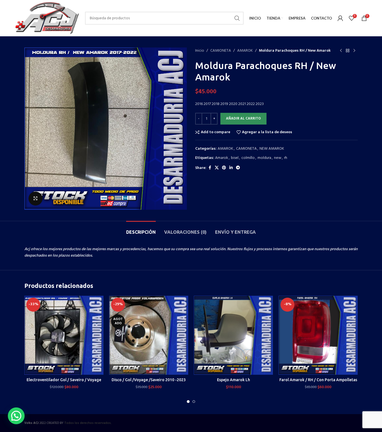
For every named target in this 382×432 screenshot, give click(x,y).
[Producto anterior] (341, 50)
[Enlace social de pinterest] (224, 168)
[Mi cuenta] (340, 18)
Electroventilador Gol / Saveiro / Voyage (64, 380)
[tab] (141, 229)
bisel (235, 158)
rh (285, 158)
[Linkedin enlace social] (231, 168)
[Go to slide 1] (188, 401)
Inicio (199, 51)
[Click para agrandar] (36, 199)
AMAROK (245, 51)
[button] (16, 415)
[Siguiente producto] (354, 50)
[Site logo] (46, 18)
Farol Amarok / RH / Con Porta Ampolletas (318, 380)
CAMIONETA (220, 51)
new (277, 158)
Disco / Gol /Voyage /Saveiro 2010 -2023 (149, 380)
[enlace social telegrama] (238, 168)
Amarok (221, 158)
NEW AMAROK (272, 148)
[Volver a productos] (347, 50)
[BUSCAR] (237, 18)
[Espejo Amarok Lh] (233, 335)
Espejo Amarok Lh (233, 380)
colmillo (248, 158)
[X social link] (216, 168)
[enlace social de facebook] (209, 168)
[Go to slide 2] (193, 401)
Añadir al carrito (243, 118)
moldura (264, 158)
